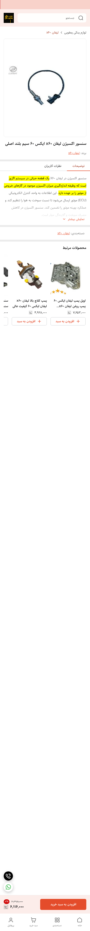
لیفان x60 (52, 32)
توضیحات (78, 165)
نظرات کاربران (52, 165)
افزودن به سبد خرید (63, 904)
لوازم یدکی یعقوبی (75, 32)
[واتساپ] (8, 887)
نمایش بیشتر (76, 219)
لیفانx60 (74, 153)
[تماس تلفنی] (8, 876)
